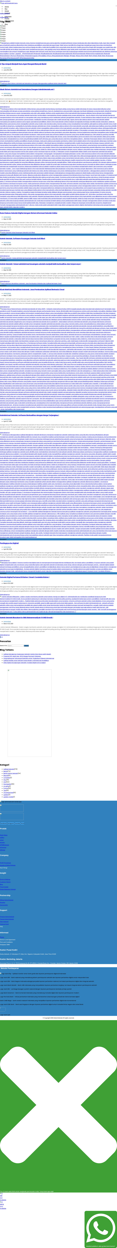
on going (6, 786)
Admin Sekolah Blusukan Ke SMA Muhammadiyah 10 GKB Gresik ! (26, 617)
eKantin (2, 842)
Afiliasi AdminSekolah (6, 900)
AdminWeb (7, 68)
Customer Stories (5, 882)
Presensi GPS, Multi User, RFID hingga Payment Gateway (22, 656)
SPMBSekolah (4, 845)
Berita (5, 771)
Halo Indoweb (4, 921)
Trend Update (4, 887)
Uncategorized (8, 793)
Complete (6, 778)
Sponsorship (4, 905)
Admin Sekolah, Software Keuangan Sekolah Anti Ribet (22, 238)
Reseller (2, 902)
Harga (7, 11)
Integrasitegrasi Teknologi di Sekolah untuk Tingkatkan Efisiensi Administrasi (28, 658)
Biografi (5, 776)
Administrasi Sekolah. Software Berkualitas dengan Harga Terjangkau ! (29, 415)
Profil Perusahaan (5, 863)
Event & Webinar (5, 879)
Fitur (4, 780)
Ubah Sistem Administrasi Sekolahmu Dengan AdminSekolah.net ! (27, 89)
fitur (6, 9)
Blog (6, 24)
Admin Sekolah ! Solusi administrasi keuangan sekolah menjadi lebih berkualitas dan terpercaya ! (40, 264)
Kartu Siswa (3, 835)
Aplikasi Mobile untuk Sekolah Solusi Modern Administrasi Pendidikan (26, 661)
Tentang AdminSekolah (7, 916)
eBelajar (2, 850)
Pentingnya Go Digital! (9, 543)
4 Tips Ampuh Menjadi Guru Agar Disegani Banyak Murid (23, 64)
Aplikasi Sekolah (8, 769)
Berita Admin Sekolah (10, 773)
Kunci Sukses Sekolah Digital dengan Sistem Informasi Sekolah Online (28, 213)
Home (7, 7)
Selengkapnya (5, 81)
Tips (4, 790)
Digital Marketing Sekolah (8, 889)
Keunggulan (7, 784)
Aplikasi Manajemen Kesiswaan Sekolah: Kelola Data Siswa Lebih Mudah (27, 654)
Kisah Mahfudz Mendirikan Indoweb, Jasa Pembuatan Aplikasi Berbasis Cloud (32, 289)
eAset (2, 840)
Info (4, 782)
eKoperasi (3, 847)
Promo (5, 788)
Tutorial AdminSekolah (7, 919)
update (5, 795)
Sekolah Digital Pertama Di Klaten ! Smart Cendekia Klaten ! (24, 577)
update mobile (8, 797)
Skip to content (5, 1)
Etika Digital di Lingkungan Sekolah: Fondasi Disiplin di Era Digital (24, 663)
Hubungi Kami (9, 21)
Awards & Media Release (8, 865)
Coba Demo (4, 17)
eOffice (2, 837)
